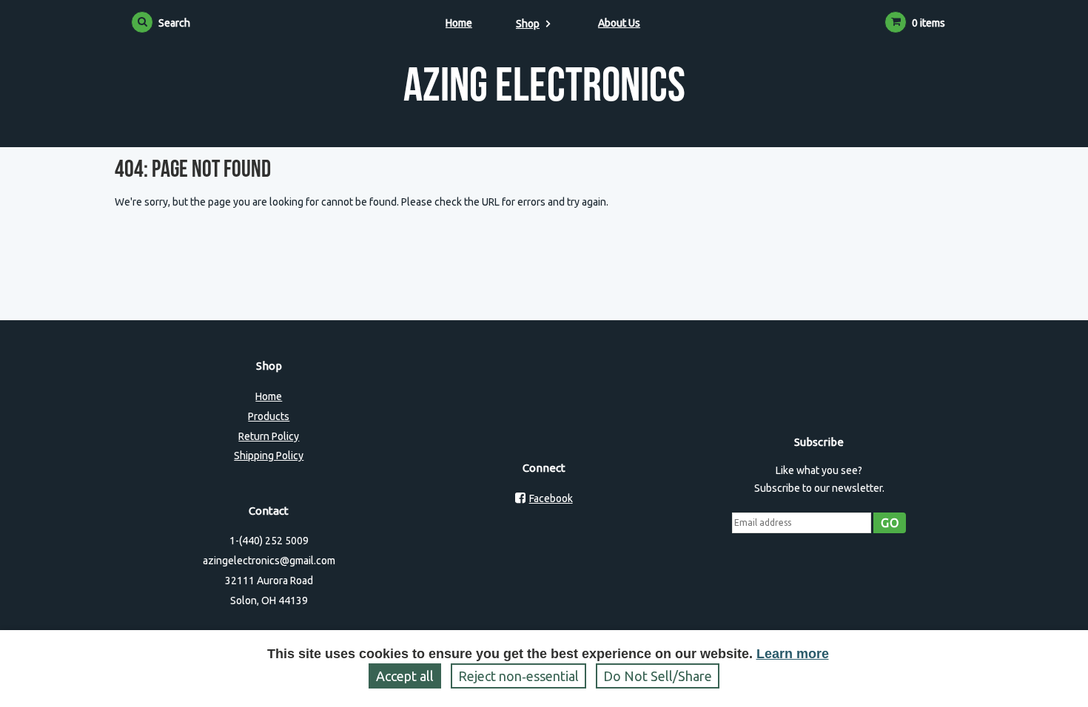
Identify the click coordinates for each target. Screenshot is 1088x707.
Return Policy (268, 436)
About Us (619, 23)
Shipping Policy (268, 455)
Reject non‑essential (518, 676)
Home (459, 23)
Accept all (405, 676)
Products (268, 416)
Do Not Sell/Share (657, 676)
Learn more (792, 653)
